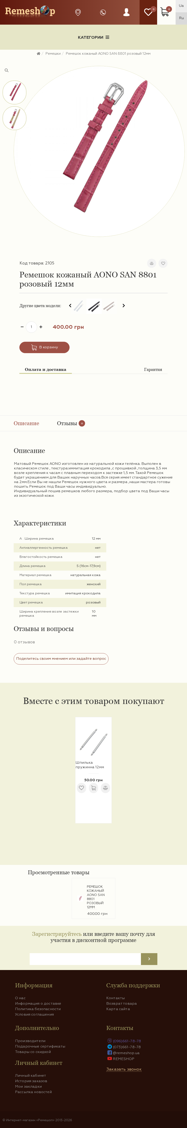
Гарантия (153, 369)
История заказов (31, 1081)
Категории (90, 38)
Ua (181, 6)
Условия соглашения (34, 1015)
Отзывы (70, 423)
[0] (148, 12)
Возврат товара (121, 1004)
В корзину (48, 347)
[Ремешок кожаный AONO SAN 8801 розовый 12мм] (99, 151)
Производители (30, 1041)
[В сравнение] (151, 263)
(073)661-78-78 (127, 1047)
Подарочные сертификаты (40, 1046)
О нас (20, 998)
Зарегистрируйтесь (57, 934)
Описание (26, 423)
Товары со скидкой (33, 1052)
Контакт (165, 53)
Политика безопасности (38, 1009)
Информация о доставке (106, 53)
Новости (47, 53)
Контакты (115, 998)
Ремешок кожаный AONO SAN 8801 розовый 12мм (96, 897)
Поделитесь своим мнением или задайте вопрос (61, 659)
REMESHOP (123, 1059)
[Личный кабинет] (126, 16)
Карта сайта (118, 1009)
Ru (181, 18)
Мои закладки (28, 1087)
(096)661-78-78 (127, 1041)
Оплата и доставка (45, 369)
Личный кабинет (30, 1076)
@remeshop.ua (126, 1053)
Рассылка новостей (33, 1092)
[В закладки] (163, 263)
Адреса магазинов (79, 12)
